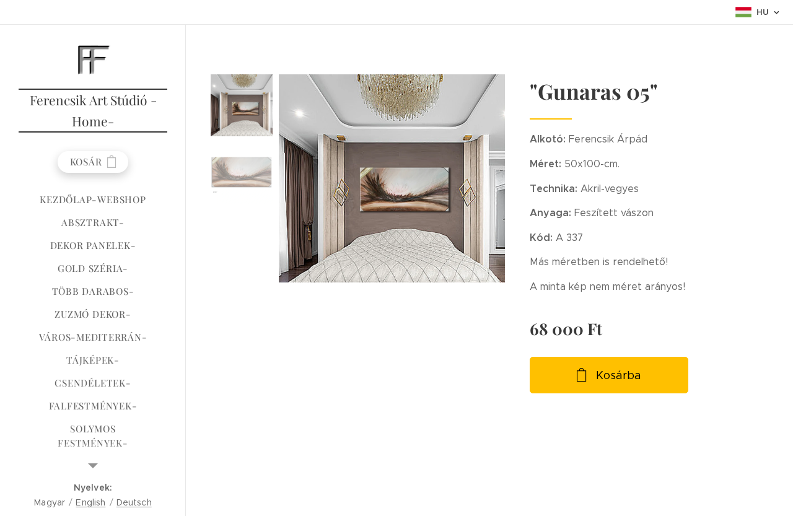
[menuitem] (93, 200)
